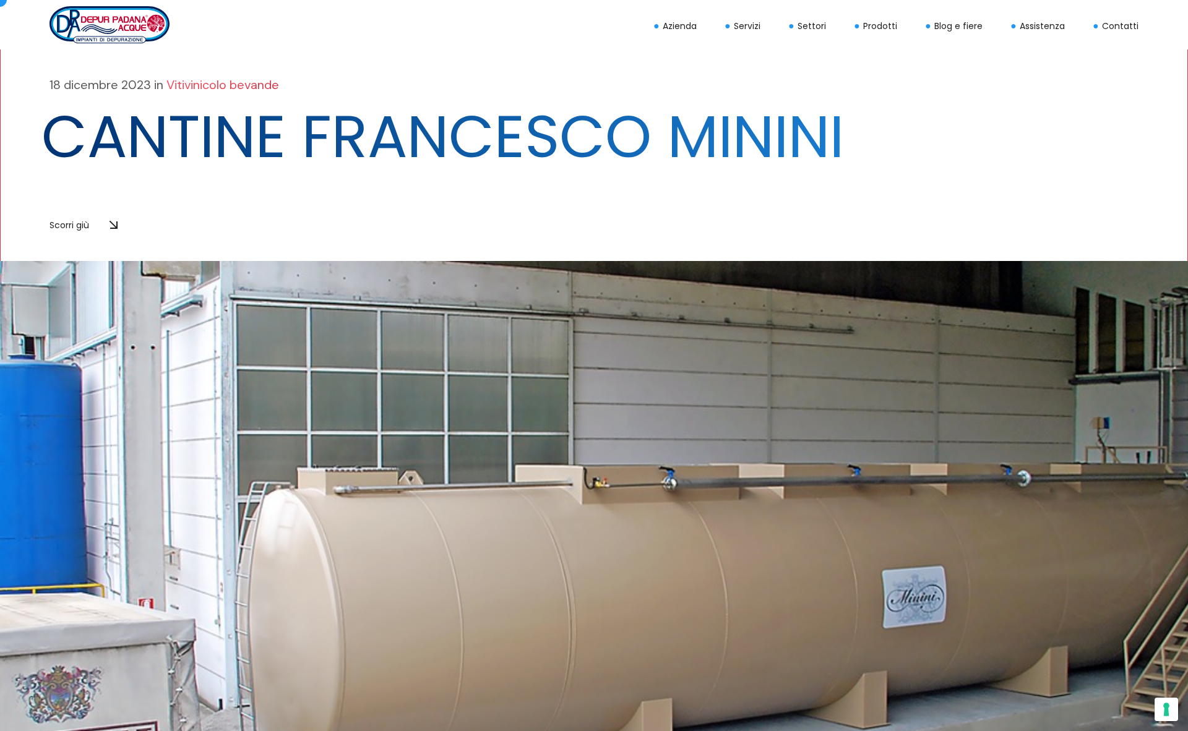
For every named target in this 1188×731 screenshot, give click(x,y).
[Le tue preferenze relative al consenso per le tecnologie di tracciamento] (1166, 709)
